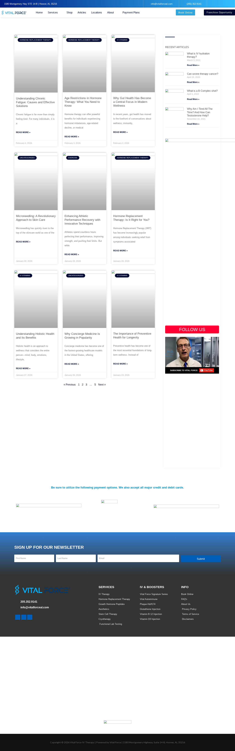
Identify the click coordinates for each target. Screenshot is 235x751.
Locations (96, 12)
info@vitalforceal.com (34, 607)
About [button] (110, 12)
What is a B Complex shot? (202, 90)
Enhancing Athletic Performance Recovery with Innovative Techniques (82, 219)
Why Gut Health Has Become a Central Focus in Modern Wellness (132, 101)
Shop (69, 12)
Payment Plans (131, 12)
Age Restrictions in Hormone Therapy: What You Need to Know (83, 101)
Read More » (23, 132)
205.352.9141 (28, 601)
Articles (82, 12)
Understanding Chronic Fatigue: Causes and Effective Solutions (35, 102)
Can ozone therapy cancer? (202, 73)
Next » (102, 384)
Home (39, 12)
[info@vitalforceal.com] (16, 607)
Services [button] (53, 12)
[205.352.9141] (16, 602)
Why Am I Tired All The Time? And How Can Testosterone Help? (199, 112)
